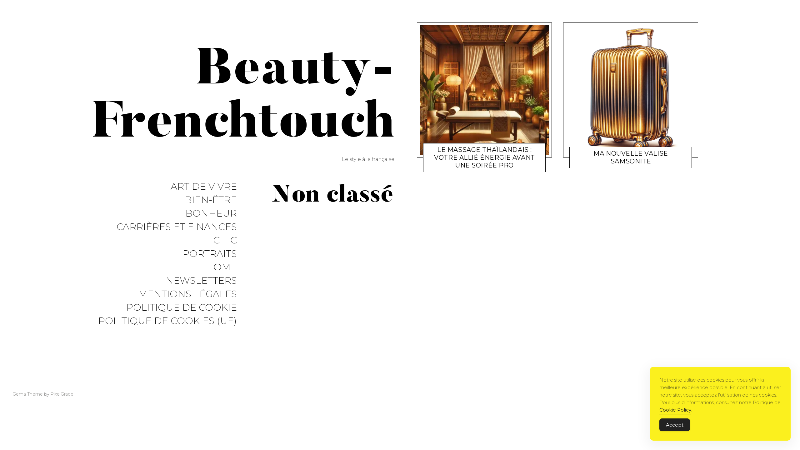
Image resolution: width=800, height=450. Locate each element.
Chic (225, 240)
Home (221, 267)
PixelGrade (61, 394)
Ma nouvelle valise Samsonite (630, 157)
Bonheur (211, 213)
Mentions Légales (187, 294)
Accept (674, 425)
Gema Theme (27, 394)
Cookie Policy (675, 410)
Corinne (481, 166)
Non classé (458, 166)
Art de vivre (204, 186)
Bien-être (211, 200)
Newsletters (201, 280)
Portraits (209, 253)
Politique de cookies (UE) (167, 321)
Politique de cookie (181, 307)
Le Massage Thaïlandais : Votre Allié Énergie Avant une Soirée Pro (484, 157)
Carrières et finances (177, 227)
